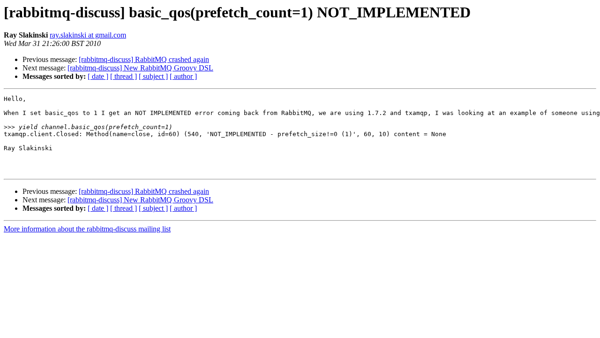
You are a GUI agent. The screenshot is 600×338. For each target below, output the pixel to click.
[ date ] (98, 76)
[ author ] (183, 76)
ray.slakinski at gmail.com (88, 35)
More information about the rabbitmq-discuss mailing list (87, 229)
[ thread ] (123, 76)
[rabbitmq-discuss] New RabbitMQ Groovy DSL (140, 68)
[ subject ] (153, 76)
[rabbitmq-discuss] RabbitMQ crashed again (144, 59)
